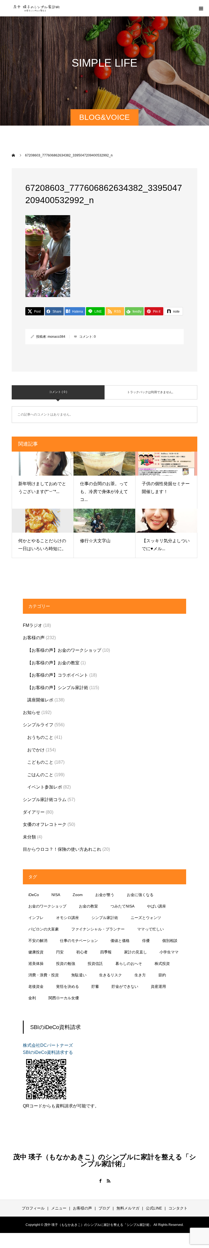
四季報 (106, 952)
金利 (32, 998)
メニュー (58, 1208)
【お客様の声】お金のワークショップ (64, 650)
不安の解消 (37, 940)
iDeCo (33, 895)
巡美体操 (36, 963)
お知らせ (31, 712)
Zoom (78, 895)
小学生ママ (169, 952)
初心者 (82, 952)
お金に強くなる (140, 895)
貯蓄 (95, 986)
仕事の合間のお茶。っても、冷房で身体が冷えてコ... (104, 491)
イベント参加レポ (44, 787)
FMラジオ (32, 625)
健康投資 (36, 952)
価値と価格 (120, 940)
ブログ (104, 1208)
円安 (60, 952)
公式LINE (154, 1208)
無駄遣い (79, 975)
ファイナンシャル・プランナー (98, 929)
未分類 (29, 837)
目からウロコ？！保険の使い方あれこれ (62, 849)
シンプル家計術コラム (44, 799)
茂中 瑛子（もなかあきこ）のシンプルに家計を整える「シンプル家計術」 (104, 1160)
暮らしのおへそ (128, 963)
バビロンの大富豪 (43, 929)
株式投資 (162, 963)
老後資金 (36, 986)
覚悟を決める (67, 986)
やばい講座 (156, 906)
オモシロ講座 (67, 917)
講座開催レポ (40, 700)
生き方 (140, 975)
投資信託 (95, 963)
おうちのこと (40, 737)
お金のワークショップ (47, 906)
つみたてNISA (122, 906)
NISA (55, 895)
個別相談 (169, 940)
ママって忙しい (150, 929)
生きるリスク (110, 975)
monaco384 (56, 337)
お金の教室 (88, 906)
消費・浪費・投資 (43, 975)
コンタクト (178, 1208)
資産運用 (158, 986)
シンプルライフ (38, 724)
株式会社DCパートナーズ (48, 1045)
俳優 (146, 940)
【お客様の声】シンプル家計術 (57, 687)
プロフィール (33, 1208)
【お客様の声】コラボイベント (57, 675)
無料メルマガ (127, 1208)
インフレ (36, 917)
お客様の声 (34, 637)
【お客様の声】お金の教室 (53, 662)
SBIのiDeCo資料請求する (48, 1052)
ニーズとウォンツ (146, 917)
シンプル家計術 (104, 917)
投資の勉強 (65, 963)
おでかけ (36, 750)
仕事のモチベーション (79, 940)
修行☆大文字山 (95, 540)
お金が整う (104, 895)
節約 (162, 975)
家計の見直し (135, 952)
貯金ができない (125, 986)
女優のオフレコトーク (44, 824)
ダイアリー (34, 812)
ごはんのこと (40, 774)
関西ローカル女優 (63, 998)
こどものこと (40, 762)
